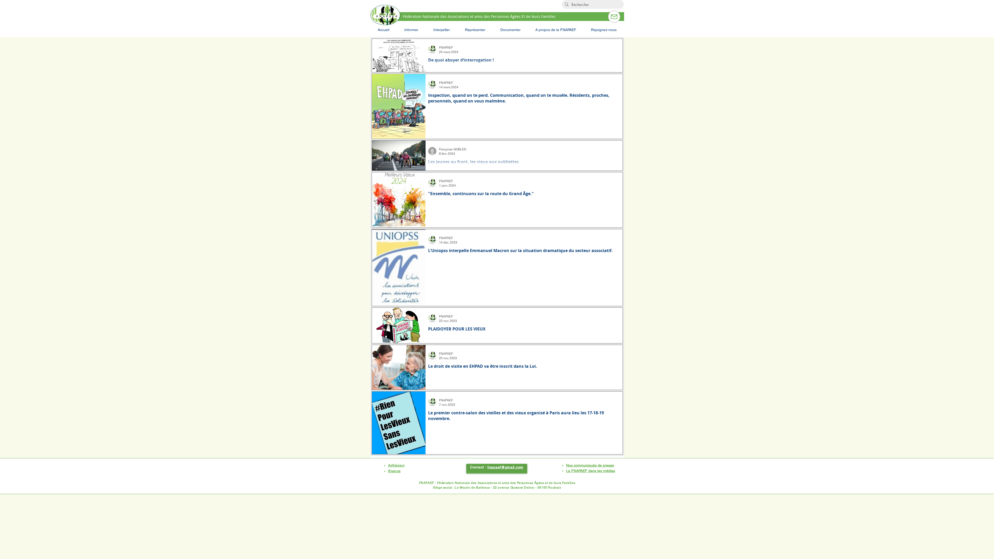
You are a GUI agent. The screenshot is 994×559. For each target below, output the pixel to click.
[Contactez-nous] (614, 17)
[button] (411, 29)
